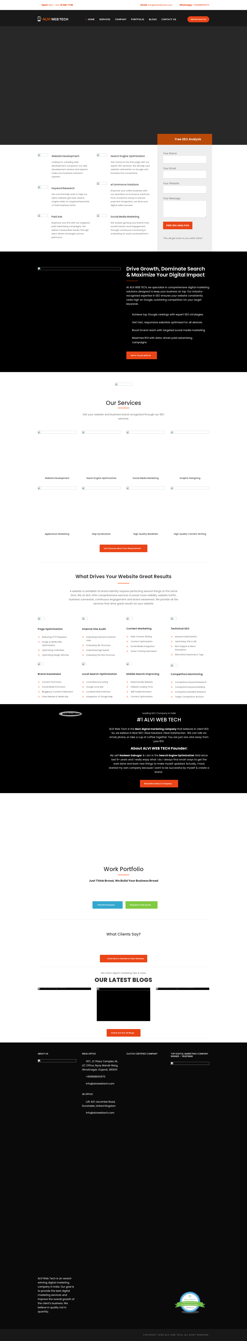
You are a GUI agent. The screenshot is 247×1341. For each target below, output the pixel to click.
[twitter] (87, 4)
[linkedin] (82, 4)
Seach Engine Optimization (101, 478)
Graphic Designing (190, 478)
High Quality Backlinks (145, 533)
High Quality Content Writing (190, 533)
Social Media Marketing (146, 478)
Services (104, 19)
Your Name (170, 153)
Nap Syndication (101, 533)
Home (91, 19)
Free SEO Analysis (198, 19)
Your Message (171, 198)
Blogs (153, 19)
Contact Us (168, 19)
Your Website (171, 183)
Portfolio (137, 19)
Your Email (169, 168)
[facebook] (78, 4)
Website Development (57, 478)
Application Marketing (57, 533)
